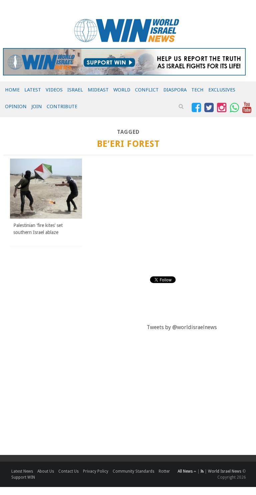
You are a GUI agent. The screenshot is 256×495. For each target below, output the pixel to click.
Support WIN (23, 477)
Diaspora (175, 90)
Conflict (147, 90)
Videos (54, 90)
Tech (197, 90)
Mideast (98, 90)
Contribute (62, 106)
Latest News (22, 471)
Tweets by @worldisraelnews (182, 327)
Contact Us (68, 471)
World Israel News (224, 471)
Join (36, 106)
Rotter (164, 471)
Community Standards (133, 471)
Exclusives (221, 90)
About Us (45, 471)
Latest (32, 90)
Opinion (16, 106)
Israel (75, 90)
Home (12, 90)
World (121, 90)
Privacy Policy (95, 471)
